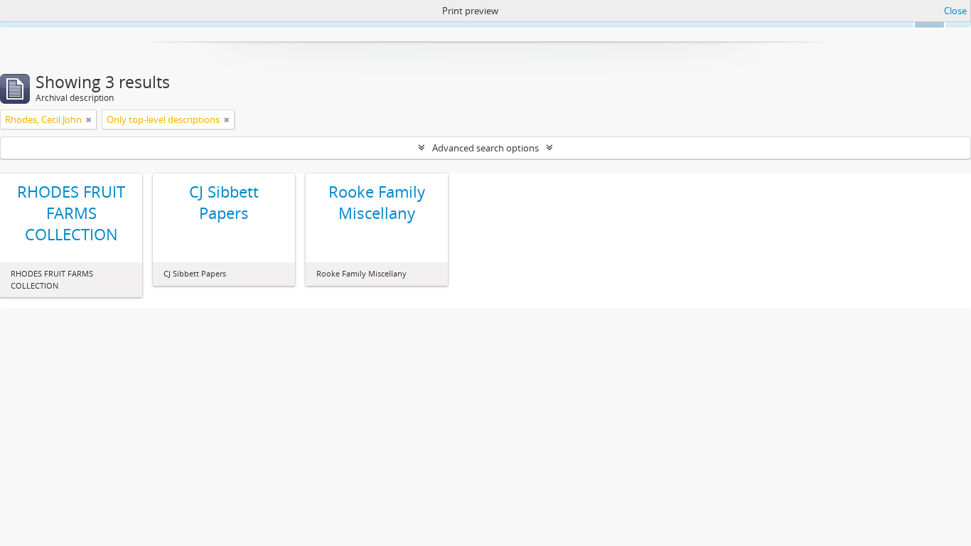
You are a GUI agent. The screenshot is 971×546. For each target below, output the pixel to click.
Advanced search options (485, 147)
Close (955, 10)
